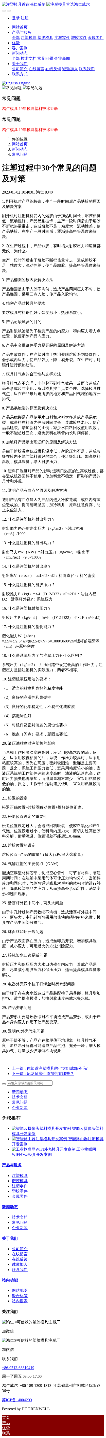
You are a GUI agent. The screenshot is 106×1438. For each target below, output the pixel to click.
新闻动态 (20, 149)
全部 (16, 37)
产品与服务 (12, 1165)
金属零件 (20, 1196)
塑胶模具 (20, 1181)
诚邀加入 (20, 1264)
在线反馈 (20, 1259)
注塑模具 (20, 1175)
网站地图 (20, 1290)
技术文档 (20, 1097)
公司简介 (20, 1249)
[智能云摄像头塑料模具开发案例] (42, 1128)
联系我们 (20, 1270)
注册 (25, 18)
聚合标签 (20, 1296)
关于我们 (10, 1238)
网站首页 (20, 27)
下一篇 (43, 1073)
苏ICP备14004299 (17, 1400)
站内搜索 (20, 1301)
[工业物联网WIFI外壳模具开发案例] (44, 1149)
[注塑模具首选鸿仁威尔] (53, 4)
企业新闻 (20, 1107)
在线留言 (20, 1254)
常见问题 (20, 154)
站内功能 (10, 1280)
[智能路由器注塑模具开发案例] (40, 1139)
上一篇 (50, 1068)
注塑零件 (20, 1186)
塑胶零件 (20, 1191)
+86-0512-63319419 (18, 1368)
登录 (16, 18)
